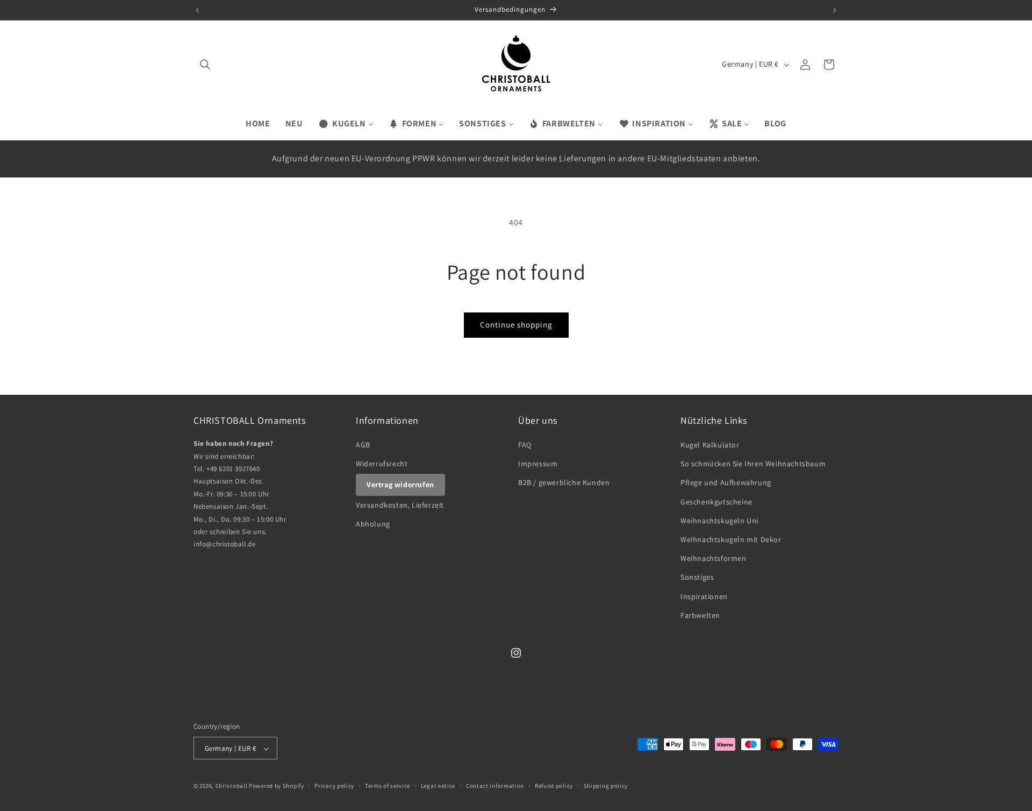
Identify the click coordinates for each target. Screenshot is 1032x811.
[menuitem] (257, 124)
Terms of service (387, 786)
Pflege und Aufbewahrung (725, 483)
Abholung (373, 524)
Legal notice (438, 786)
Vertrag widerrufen (400, 484)
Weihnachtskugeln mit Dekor (731, 539)
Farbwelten (700, 615)
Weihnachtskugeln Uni (719, 520)
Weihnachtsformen (713, 558)
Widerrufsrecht (381, 463)
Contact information (495, 786)
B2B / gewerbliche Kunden (564, 483)
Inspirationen (704, 596)
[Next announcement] (835, 10)
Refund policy (554, 786)
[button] (205, 64)
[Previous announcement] (197, 10)
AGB (363, 445)
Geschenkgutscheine (716, 502)
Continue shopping (516, 324)
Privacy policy (334, 786)
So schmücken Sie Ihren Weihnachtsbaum (753, 463)
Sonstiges (697, 577)
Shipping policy (606, 786)
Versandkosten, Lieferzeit (400, 505)
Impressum (537, 463)
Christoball (232, 786)
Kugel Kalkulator (710, 445)
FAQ (525, 445)
